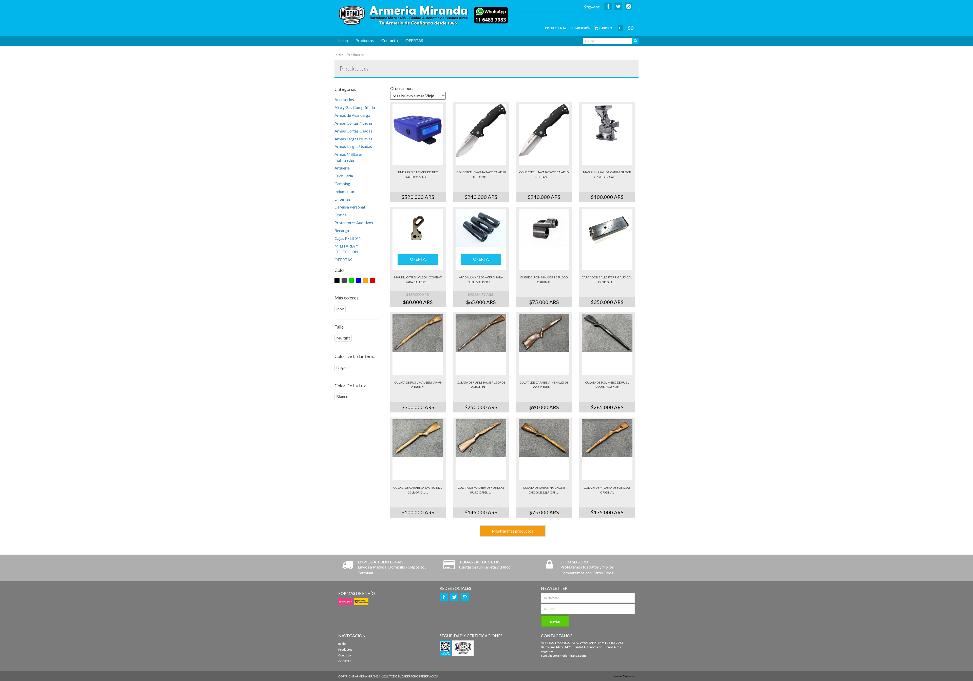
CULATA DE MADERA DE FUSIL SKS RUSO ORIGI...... (481, 490)
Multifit (343, 337)
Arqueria (342, 167)
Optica (340, 214)
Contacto (389, 40)
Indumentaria (346, 191)
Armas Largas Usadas (353, 146)
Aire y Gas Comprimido (354, 107)
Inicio (343, 40)
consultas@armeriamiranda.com (563, 655)
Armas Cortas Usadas (353, 130)
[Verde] (351, 280)
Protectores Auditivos (353, 222)
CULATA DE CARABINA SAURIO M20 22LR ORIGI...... (417, 490)
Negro (342, 367)
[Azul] (358, 280)
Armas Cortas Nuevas (353, 123)
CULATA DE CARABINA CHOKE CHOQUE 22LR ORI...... (544, 490)
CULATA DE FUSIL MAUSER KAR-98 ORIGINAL (418, 385)
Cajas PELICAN (348, 238)
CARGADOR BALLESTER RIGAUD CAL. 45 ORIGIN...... (607, 279)
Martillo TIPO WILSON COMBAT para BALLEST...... (418, 279)
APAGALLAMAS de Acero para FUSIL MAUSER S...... (481, 279)
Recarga (341, 230)
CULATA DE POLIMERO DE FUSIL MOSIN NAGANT (607, 385)
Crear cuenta (555, 28)
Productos (364, 40)
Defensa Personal (349, 206)
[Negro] (337, 280)
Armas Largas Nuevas (353, 138)
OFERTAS (414, 40)
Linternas (342, 199)
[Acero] (344, 280)
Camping (342, 183)
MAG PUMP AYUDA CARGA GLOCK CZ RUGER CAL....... (607, 174)
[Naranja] (365, 280)
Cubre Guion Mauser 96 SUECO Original (544, 279)
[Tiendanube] (624, 676)
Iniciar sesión (580, 28)
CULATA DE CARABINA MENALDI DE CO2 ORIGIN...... (543, 385)
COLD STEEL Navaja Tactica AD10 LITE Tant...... (544, 174)
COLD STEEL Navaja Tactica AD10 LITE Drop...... (481, 174)
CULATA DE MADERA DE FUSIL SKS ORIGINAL (607, 490)
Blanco (342, 396)
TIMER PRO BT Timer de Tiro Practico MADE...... (418, 174)
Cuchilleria (343, 175)
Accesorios (344, 99)
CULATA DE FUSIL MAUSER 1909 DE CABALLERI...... (481, 385)
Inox (340, 308)
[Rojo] (372, 280)
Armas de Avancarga (352, 115)
